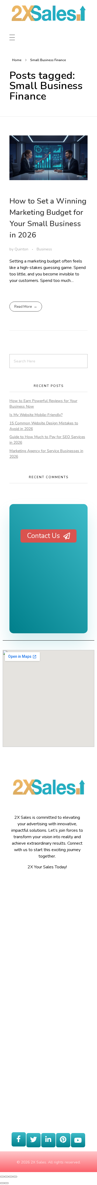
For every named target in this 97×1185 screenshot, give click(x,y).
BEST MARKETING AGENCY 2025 (48, 596)
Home (17, 60)
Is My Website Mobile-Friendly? (36, 414)
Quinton (22, 249)
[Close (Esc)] (2, 1176)
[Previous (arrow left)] (2, 1183)
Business (44, 249)
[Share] (6, 1176)
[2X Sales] (48, 18)
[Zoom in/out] (15, 1176)
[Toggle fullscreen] (11, 1176)
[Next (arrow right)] (6, 1183)
